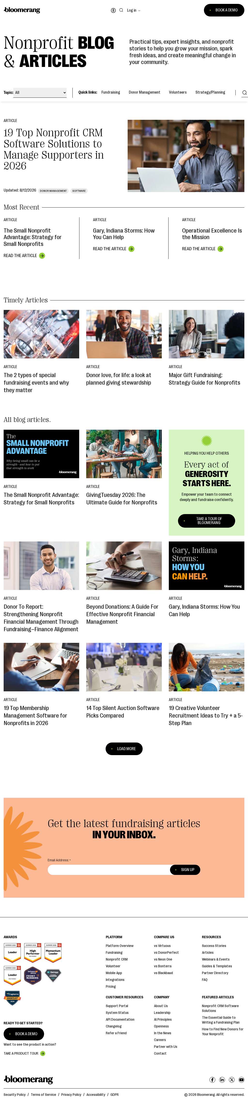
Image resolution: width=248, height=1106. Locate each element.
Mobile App (114, 973)
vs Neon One (163, 959)
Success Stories (214, 946)
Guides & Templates (217, 966)
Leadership (162, 1013)
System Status (117, 1013)
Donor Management (144, 92)
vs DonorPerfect (166, 953)
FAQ (205, 980)
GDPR (114, 1095)
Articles (208, 953)
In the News (162, 1033)
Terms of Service (43, 1095)
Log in (131, 10)
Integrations (115, 980)
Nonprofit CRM (117, 959)
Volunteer (113, 966)
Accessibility (95, 1095)
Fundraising (110, 92)
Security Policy (15, 1095)
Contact (160, 1053)
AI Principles (163, 1019)
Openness (161, 1026)
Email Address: (58, 860)
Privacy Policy (71, 1095)
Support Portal (117, 1006)
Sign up (187, 870)
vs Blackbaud (163, 973)
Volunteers (178, 92)
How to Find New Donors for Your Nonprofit (222, 1031)
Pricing (111, 987)
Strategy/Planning (210, 92)
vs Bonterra (162, 966)
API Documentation (120, 1019)
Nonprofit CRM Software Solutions (220, 1008)
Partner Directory (215, 973)
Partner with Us (165, 1047)
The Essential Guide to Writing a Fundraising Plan (221, 1020)
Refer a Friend (116, 1033)
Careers (160, 1040)
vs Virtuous (162, 946)
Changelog (114, 1026)
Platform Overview (119, 946)
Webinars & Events (216, 959)
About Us (161, 1006)
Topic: (8, 92)
